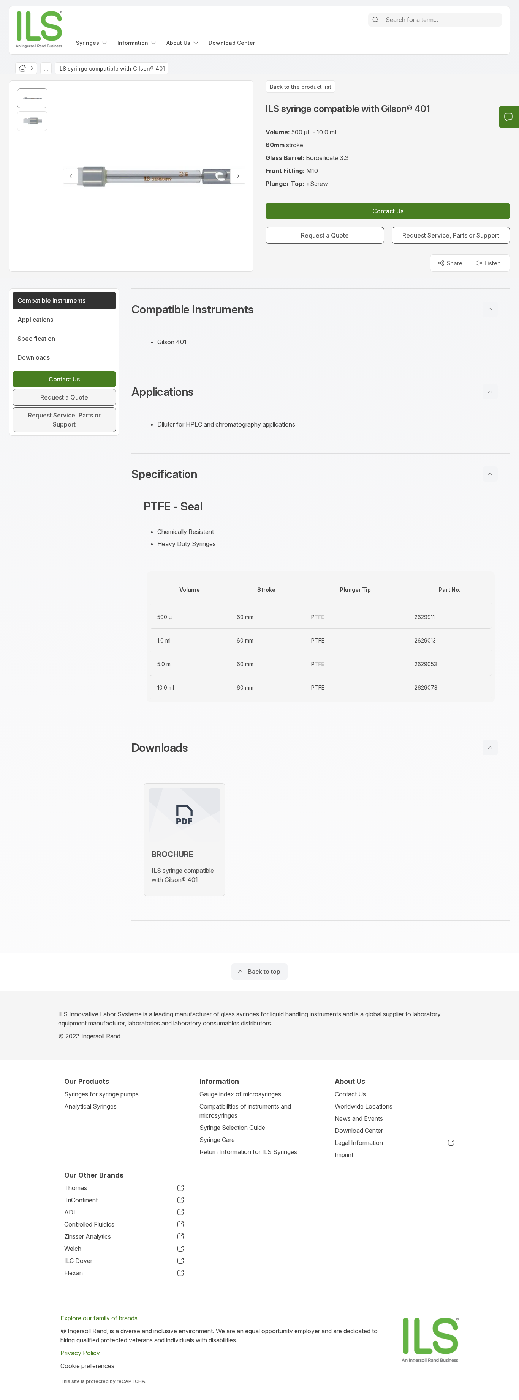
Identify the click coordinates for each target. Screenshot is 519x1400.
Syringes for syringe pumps (101, 1094)
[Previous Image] (70, 176)
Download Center (359, 1130)
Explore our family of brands (99, 1318)
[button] (320, 309)
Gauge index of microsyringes (240, 1094)
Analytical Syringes (90, 1106)
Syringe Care (217, 1139)
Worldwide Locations (363, 1106)
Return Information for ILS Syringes (248, 1152)
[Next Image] (237, 176)
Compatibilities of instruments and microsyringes (245, 1110)
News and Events (359, 1118)
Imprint (344, 1155)
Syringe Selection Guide (232, 1127)
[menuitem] (92, 43)
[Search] (375, 20)
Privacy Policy (80, 1353)
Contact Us (350, 1094)
